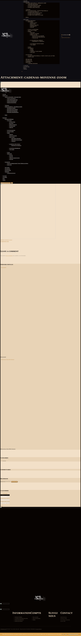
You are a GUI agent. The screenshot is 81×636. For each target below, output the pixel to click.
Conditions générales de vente (21, 618)
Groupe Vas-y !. (38, 629)
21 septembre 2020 (4, 241)
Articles (4, 460)
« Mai (1, 506)
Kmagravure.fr (3, 629)
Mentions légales (18, 617)
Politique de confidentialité (73, 634)
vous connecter (9, 255)
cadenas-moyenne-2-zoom (6, 239)
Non (66, 634)
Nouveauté (3, 357)
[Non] (79, 634)
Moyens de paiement (19, 619)
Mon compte (35, 617)
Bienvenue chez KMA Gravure (7, 449)
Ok (63, 634)
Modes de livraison (19, 621)
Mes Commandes (36, 618)
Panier (34, 619)
